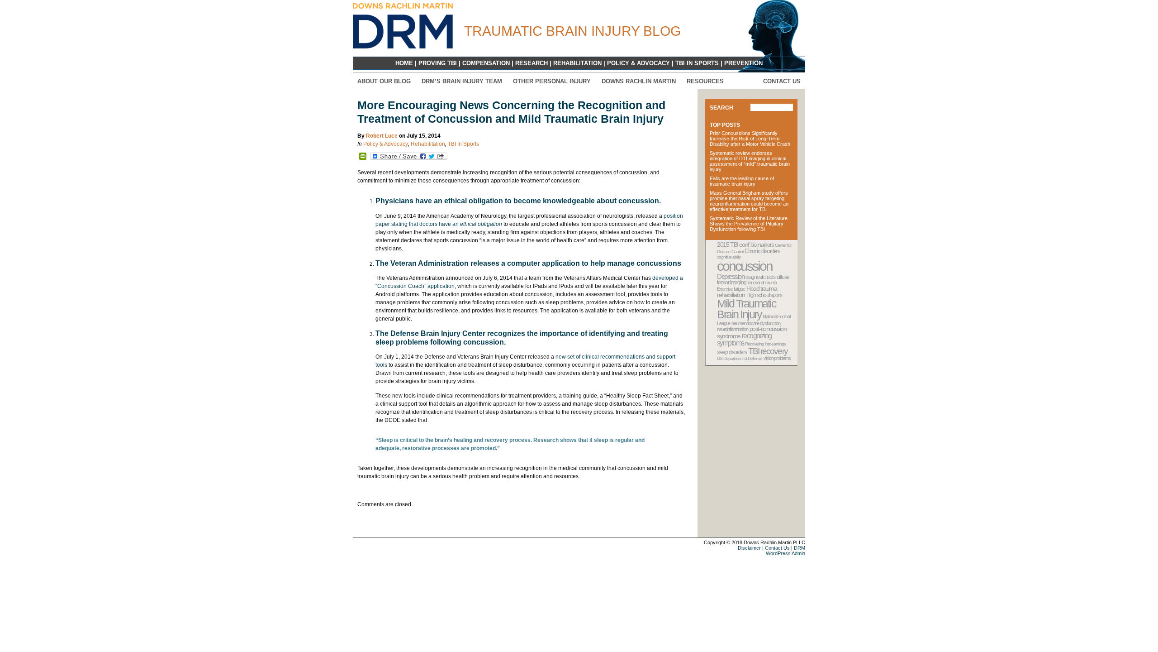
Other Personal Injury (552, 81)
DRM (799, 548)
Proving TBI (439, 63)
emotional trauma (762, 282)
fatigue (739, 289)
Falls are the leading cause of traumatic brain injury (742, 181)
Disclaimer (749, 548)
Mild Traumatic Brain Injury (746, 309)
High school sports (764, 295)
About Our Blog (384, 81)
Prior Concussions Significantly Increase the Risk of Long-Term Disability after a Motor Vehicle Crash (750, 138)
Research (533, 63)
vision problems (777, 358)
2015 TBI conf (733, 244)
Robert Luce (382, 136)
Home (406, 63)
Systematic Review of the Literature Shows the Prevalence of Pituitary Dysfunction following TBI (749, 224)
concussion (744, 266)
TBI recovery (768, 351)
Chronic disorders (762, 251)
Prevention (743, 63)
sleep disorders (732, 352)
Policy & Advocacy (640, 63)
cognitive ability (728, 256)
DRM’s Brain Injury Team (462, 81)
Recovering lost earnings (765, 343)
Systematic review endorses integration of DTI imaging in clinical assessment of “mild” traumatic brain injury (750, 161)
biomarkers (762, 245)
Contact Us (782, 81)
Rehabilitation (579, 63)
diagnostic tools (760, 277)
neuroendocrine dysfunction (755, 323)
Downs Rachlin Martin (639, 81)
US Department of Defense (739, 358)
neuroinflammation (732, 329)
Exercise (724, 289)
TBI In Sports (698, 63)
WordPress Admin (785, 553)
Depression (730, 276)
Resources (705, 81)
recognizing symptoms (744, 339)
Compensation (487, 63)
